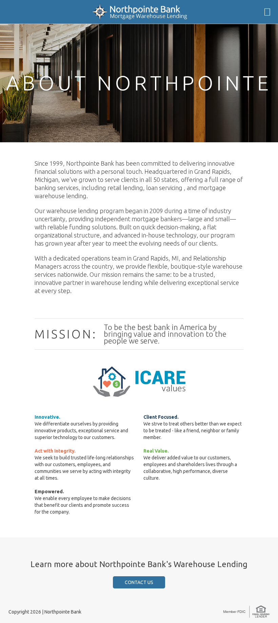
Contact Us (139, 582)
